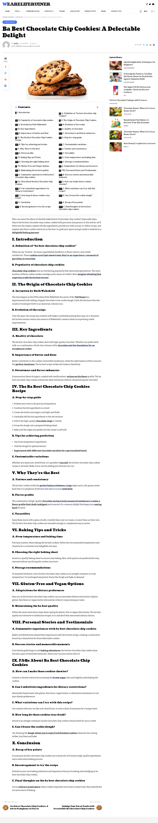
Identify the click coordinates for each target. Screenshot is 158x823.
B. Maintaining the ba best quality (34, 170)
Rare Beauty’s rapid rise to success (140, 143)
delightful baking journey (25, 232)
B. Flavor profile (26, 153)
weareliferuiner (26, 4)
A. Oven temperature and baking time (79, 157)
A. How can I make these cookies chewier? (75, 182)
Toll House (80, 297)
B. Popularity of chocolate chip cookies (35, 120)
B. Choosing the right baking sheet (34, 162)
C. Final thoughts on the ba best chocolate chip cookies (75, 208)
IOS (125, 95)
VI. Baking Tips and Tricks (29, 157)
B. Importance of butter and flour (34, 133)
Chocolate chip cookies (24, 271)
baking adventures (50, 650)
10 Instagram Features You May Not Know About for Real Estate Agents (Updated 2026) (138, 76)
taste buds (67, 489)
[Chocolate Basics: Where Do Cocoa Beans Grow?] (115, 111)
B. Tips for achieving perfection (33, 144)
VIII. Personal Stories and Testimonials (79, 170)
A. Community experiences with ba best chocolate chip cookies (34, 176)
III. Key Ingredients (26, 129)
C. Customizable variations (74, 144)
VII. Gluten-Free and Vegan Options (33, 166)
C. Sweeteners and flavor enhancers (79, 133)
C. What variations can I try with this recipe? (77, 189)
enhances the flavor (77, 376)
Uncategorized (129, 68)
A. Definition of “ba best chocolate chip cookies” (77, 114)
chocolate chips (44, 421)
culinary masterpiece (29, 787)
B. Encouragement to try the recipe (35, 207)
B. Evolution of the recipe (74, 124)
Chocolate (9, 22)
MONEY (126, 126)
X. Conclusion (24, 202)
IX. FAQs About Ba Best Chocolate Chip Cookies (34, 182)
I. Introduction (23, 112)
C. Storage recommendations (76, 162)
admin (16, 43)
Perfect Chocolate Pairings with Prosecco (128, 100)
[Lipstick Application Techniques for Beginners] (115, 65)
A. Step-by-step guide (72, 137)
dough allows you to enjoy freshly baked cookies (52, 733)
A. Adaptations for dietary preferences (80, 166)
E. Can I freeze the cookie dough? (77, 195)
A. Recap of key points (73, 202)
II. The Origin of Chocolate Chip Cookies (78, 120)
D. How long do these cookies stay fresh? (32, 196)
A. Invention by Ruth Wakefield (32, 124)
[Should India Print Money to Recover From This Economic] (115, 123)
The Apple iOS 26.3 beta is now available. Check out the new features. (137, 89)
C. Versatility (69, 153)
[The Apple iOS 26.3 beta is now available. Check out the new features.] (115, 90)
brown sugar (59, 677)
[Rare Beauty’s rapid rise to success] (115, 146)
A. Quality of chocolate (72, 129)
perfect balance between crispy (56, 485)
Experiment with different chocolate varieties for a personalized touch (50, 450)
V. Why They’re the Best (29, 149)
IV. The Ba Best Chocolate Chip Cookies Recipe (33, 138)
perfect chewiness (25, 364)
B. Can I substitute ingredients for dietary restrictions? (32, 189)
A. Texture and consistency (74, 149)
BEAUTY (126, 146)
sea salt (64, 463)
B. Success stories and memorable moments (76, 176)
